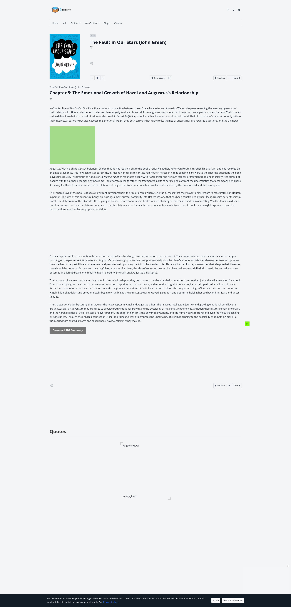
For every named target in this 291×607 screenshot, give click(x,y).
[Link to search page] (228, 10)
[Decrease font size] (92, 78)
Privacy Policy (110, 602)
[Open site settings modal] (238, 10)
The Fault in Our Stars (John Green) (70, 87)
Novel (93, 36)
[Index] (247, 323)
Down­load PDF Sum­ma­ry (68, 330)
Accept (216, 600)
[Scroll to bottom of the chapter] (229, 78)
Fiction (74, 23)
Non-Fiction (91, 23)
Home (55, 23)
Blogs (106, 23)
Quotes (118, 23)
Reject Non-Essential (232, 600)
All (64, 23)
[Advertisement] (72, 145)
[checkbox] (233, 10)
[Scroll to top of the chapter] (229, 385)
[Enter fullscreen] (169, 78)
